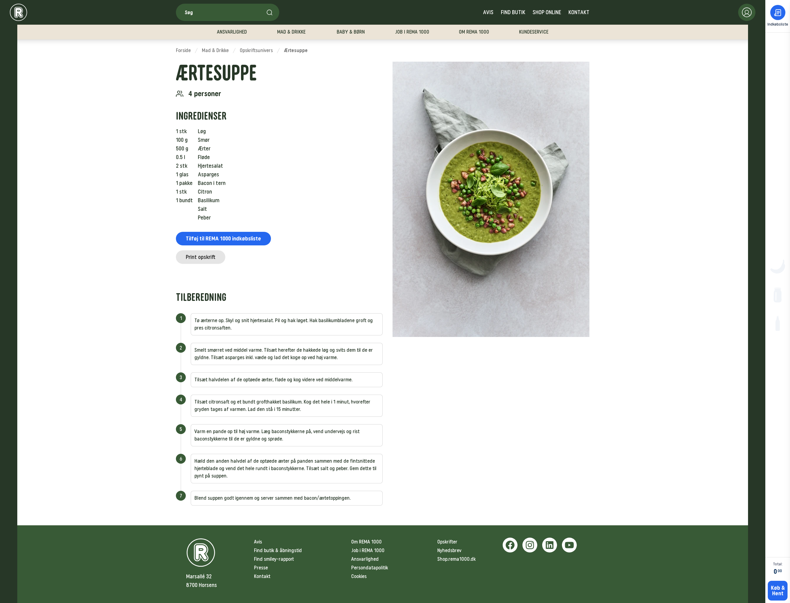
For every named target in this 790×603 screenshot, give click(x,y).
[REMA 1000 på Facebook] (510, 545)
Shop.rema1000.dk (456, 559)
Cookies (359, 576)
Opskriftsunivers (256, 50)
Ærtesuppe (296, 50)
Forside (183, 50)
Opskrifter (447, 542)
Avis (488, 12)
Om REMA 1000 (366, 542)
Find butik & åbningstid (278, 550)
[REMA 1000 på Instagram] (530, 545)
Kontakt (578, 12)
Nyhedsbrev (449, 550)
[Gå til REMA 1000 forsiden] (18, 12)
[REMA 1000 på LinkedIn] (549, 545)
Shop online (547, 12)
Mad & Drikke (215, 50)
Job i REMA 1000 (368, 550)
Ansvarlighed (365, 559)
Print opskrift (200, 257)
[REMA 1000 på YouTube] (569, 545)
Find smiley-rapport (274, 559)
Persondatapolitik (369, 568)
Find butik (513, 12)
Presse (261, 568)
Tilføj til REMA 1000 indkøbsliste (223, 238)
